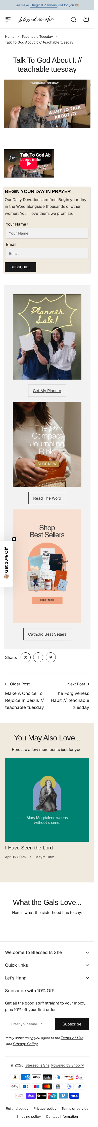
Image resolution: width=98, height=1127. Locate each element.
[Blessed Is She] (37, 19)
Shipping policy (28, 1116)
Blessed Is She (37, 1065)
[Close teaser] (14, 539)
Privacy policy (45, 1108)
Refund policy (17, 1108)
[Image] (47, 337)
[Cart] (86, 19)
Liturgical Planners (43, 5)
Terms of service (75, 1108)
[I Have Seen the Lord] (47, 800)
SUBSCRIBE (20, 267)
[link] (26, 657)
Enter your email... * (26, 1024)
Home (10, 36)
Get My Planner (47, 390)
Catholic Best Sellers (47, 634)
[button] (6, 564)
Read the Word (47, 498)
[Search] (73, 19)
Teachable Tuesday (37, 36)
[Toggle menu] (8, 19)
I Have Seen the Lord (29, 847)
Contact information (62, 1116)
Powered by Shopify (67, 1065)
